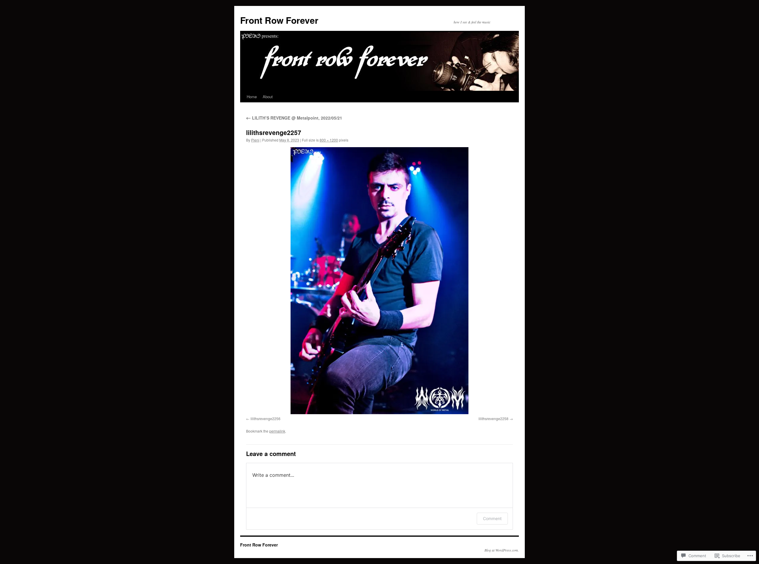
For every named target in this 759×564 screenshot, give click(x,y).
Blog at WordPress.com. (501, 550)
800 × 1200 (329, 139)
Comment (492, 518)
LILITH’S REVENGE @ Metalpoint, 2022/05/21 (294, 118)
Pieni (255, 139)
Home (252, 96)
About (268, 96)
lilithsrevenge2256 (265, 418)
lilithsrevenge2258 (493, 418)
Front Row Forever (279, 20)
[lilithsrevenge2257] (379, 280)
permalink (277, 430)
